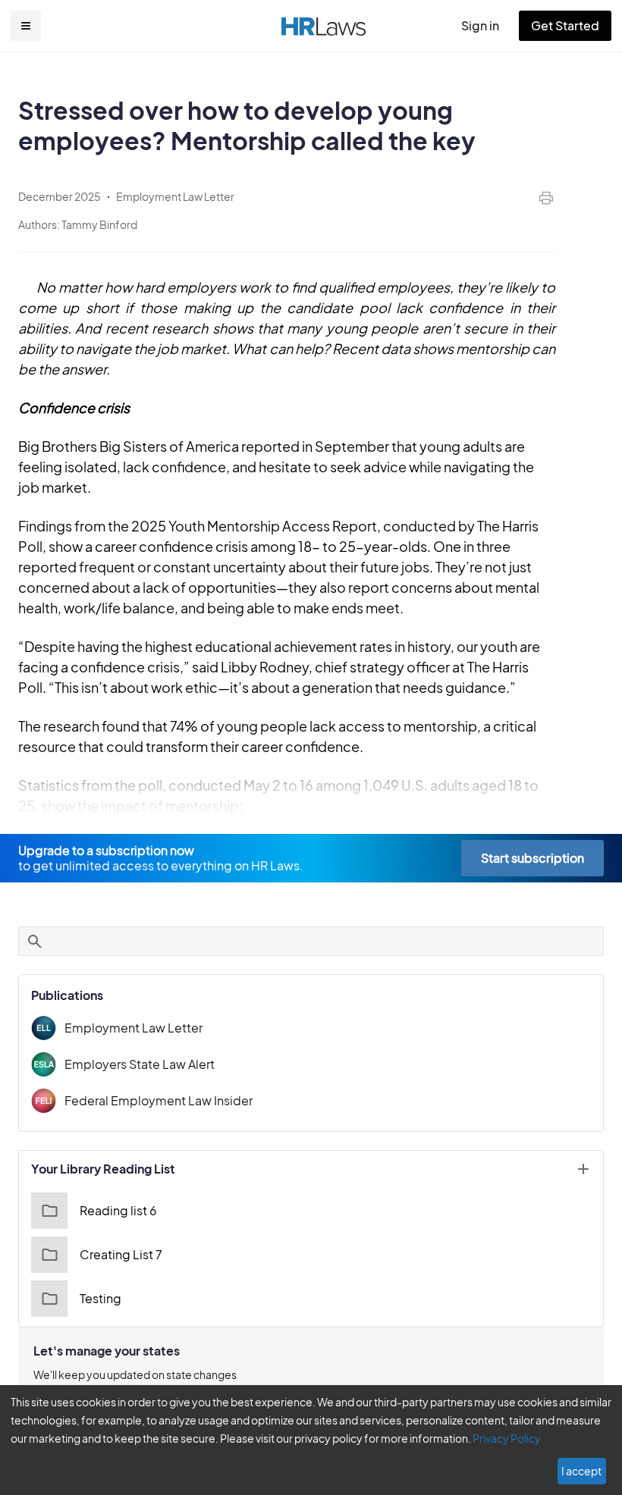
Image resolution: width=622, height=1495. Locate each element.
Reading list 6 (118, 1210)
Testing (100, 1298)
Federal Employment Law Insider (158, 1100)
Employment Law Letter (133, 1028)
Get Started (565, 25)
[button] (26, 26)
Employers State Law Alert (139, 1064)
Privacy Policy (507, 1438)
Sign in (480, 25)
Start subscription (532, 858)
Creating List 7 (121, 1254)
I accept (581, 1471)
